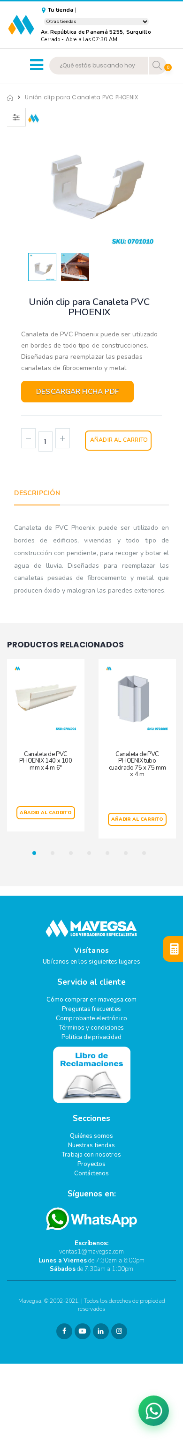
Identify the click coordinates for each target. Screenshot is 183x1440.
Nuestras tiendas (91, 1145)
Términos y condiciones (91, 1028)
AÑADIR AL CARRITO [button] (46, 812)
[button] (37, 853)
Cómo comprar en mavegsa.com (91, 999)
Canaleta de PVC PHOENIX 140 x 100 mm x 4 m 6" (45, 761)
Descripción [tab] (37, 493)
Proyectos (91, 1164)
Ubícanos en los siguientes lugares (91, 962)
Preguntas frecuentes (91, 1009)
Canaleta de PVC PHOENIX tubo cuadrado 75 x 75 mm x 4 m (137, 764)
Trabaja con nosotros (91, 1155)
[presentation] (36, 178)
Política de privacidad (91, 1037)
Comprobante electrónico (91, 1018)
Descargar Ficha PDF (77, 391)
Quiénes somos (92, 1136)
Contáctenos (91, 1173)
